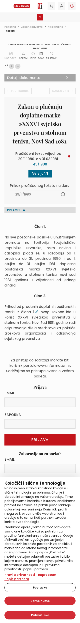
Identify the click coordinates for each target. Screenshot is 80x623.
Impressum (47, 575)
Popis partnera (16, 579)
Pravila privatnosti (19, 575)
